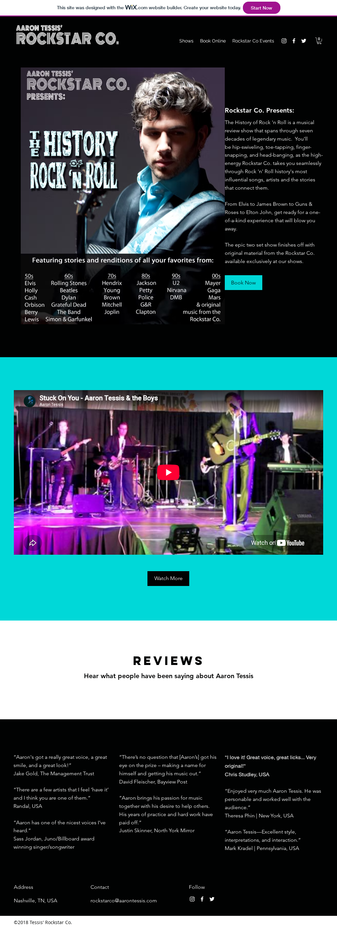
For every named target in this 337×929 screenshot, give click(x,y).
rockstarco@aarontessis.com (124, 900)
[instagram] (284, 41)
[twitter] (303, 41)
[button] (319, 41)
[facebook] (294, 41)
